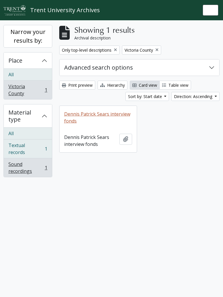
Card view (147, 85)
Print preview (80, 85)
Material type (19, 115)
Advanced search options (98, 67)
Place (15, 60)
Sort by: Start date (145, 96)
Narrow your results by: (28, 36)
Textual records (27, 148)
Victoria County (27, 90)
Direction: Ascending (193, 96)
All (11, 74)
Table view (177, 85)
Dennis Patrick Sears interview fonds (97, 117)
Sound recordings (27, 167)
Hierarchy (115, 85)
